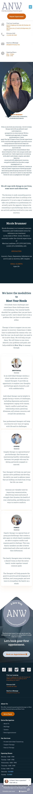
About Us (6, 724)
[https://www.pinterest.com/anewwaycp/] (29, 670)
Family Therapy (9, 747)
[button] (30, 7)
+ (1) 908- (9, 35)
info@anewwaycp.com (13, 44)
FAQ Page (6, 726)
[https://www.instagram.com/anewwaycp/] (10, 670)
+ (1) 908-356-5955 (11, 686)
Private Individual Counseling (13, 742)
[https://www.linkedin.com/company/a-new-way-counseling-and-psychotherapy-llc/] (23, 670)
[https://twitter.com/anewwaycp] (16, 670)
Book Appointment (10, 732)
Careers (6, 729)
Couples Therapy (9, 745)
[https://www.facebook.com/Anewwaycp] (4, 670)
